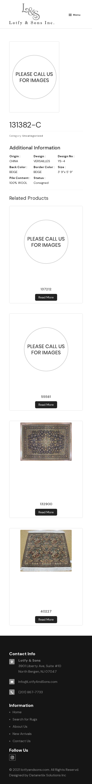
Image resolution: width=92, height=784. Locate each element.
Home (17, 712)
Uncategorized (32, 136)
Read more (46, 297)
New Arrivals (22, 734)
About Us (20, 726)
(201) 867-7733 (30, 692)
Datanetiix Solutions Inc (47, 775)
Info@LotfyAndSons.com (37, 681)
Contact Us (22, 741)
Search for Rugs (25, 719)
